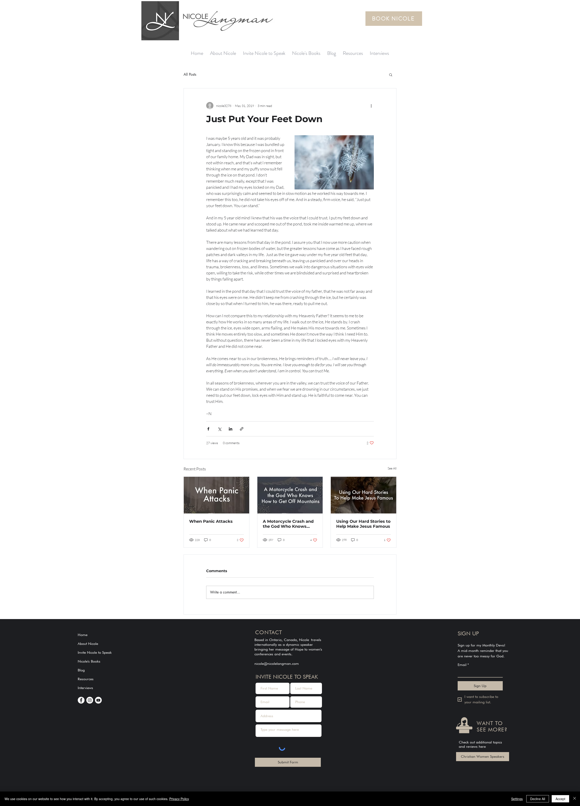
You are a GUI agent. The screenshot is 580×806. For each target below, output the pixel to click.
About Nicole (88, 643)
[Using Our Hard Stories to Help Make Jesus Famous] (363, 495)
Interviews (85, 688)
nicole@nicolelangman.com (276, 663)
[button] (391, 74)
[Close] (574, 798)
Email (463, 665)
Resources (86, 679)
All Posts (190, 74)
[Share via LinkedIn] (230, 429)
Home (82, 635)
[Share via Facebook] (208, 429)
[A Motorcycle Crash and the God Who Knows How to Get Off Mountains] (290, 495)
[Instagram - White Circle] (89, 700)
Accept (560, 798)
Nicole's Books (89, 661)
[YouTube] (98, 700)
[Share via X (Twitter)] (219, 429)
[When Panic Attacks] (216, 495)
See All (392, 468)
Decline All (537, 798)
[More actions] (371, 105)
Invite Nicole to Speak (95, 652)
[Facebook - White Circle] (81, 700)
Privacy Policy (179, 798)
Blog (81, 670)
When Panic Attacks (211, 521)
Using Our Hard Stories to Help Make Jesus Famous (363, 524)
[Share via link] (241, 429)
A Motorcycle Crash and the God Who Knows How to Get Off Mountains (288, 524)
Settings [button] (517, 798)
